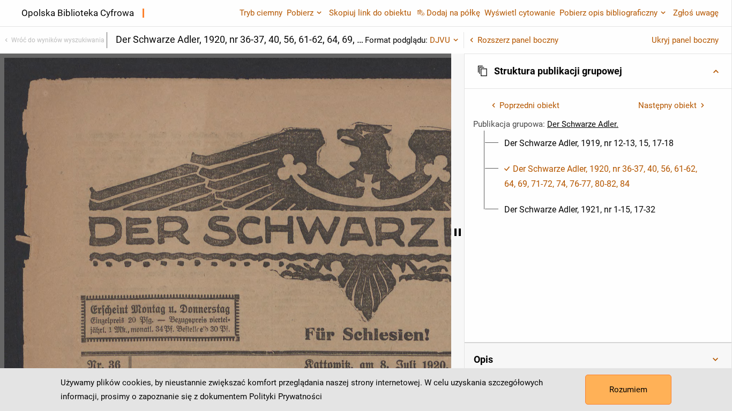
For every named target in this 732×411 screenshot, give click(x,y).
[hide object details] (457, 232)
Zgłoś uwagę (696, 13)
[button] (598, 71)
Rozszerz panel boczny (517, 40)
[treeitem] (598, 143)
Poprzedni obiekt (529, 105)
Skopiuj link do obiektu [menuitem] (370, 13)
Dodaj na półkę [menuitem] (453, 13)
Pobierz (300, 13)
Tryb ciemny (261, 13)
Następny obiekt (667, 105)
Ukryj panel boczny (685, 40)
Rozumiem (628, 389)
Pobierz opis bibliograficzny (608, 13)
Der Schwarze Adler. (582, 124)
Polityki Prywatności (285, 396)
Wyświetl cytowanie (519, 13)
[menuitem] (589, 143)
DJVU (440, 40)
